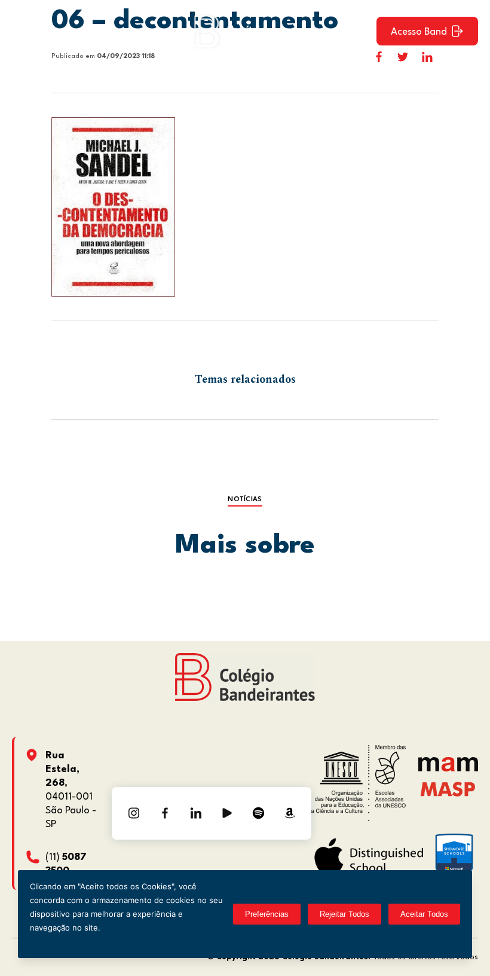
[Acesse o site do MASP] (448, 789)
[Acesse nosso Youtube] (227, 813)
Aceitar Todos (424, 914)
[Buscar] (356, 31)
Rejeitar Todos (344, 914)
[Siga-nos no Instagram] (134, 813)
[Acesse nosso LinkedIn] (196, 813)
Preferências (267, 914)
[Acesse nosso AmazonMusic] (289, 813)
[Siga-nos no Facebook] (165, 813)
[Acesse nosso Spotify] (258, 813)
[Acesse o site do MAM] (448, 769)
